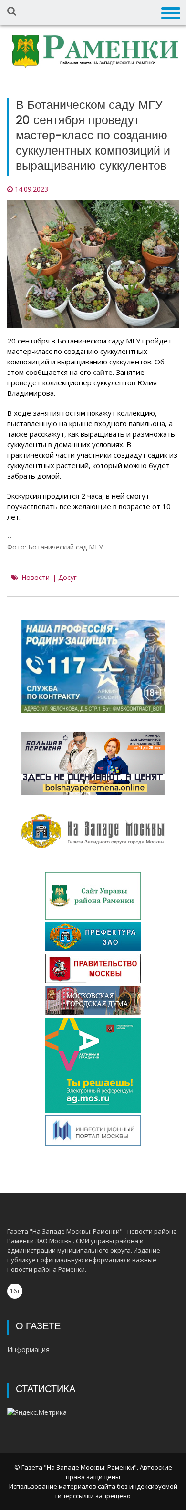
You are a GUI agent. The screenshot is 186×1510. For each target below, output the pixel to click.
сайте (103, 372)
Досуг (67, 577)
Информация (28, 1349)
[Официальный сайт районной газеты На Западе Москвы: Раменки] (93, 52)
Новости (35, 577)
